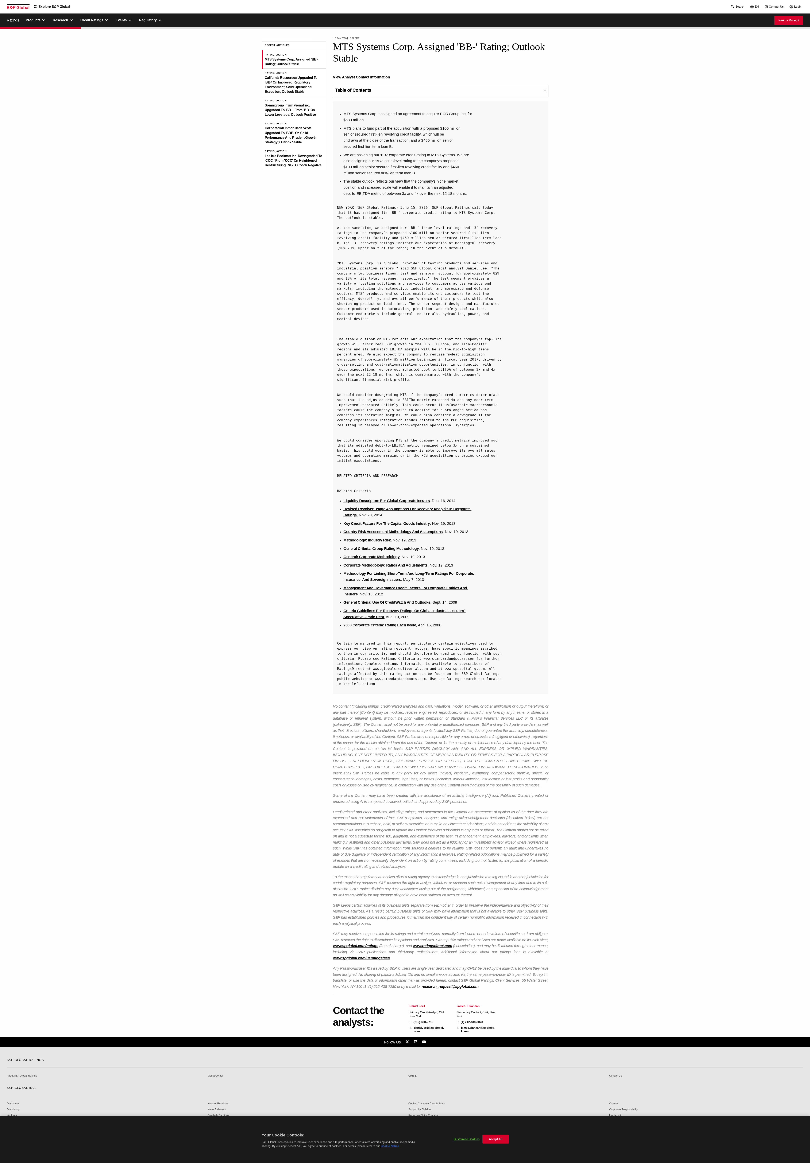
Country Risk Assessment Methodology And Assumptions (393, 532)
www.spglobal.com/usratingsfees (361, 958)
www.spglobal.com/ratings (355, 946)
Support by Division (419, 1109)
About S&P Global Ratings (22, 1075)
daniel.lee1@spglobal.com (429, 1029)
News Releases (217, 1109)
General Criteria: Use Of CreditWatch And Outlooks (386, 602)
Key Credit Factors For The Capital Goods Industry (386, 523)
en (757, 6)
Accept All (495, 1139)
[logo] (18, 7)
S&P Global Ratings (25, 1060)
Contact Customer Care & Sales (426, 1103)
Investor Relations (218, 1103)
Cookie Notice (390, 1146)
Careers (613, 1103)
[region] (405, 1139)
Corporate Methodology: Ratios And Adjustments (385, 565)
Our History (13, 1109)
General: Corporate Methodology (371, 557)
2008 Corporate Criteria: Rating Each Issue (379, 625)
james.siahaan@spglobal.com (477, 1029)
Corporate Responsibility (623, 1109)
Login (798, 6)
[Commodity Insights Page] (408, 1042)
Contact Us (776, 6)
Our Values (13, 1103)
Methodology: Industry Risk (367, 540)
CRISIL (412, 1075)
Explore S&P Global (54, 6)
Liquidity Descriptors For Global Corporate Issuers (386, 501)
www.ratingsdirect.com (432, 946)
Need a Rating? (788, 20)
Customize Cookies (466, 1139)
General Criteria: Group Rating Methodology (381, 549)
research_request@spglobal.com (450, 986)
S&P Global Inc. (21, 1087)
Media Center (215, 1075)
